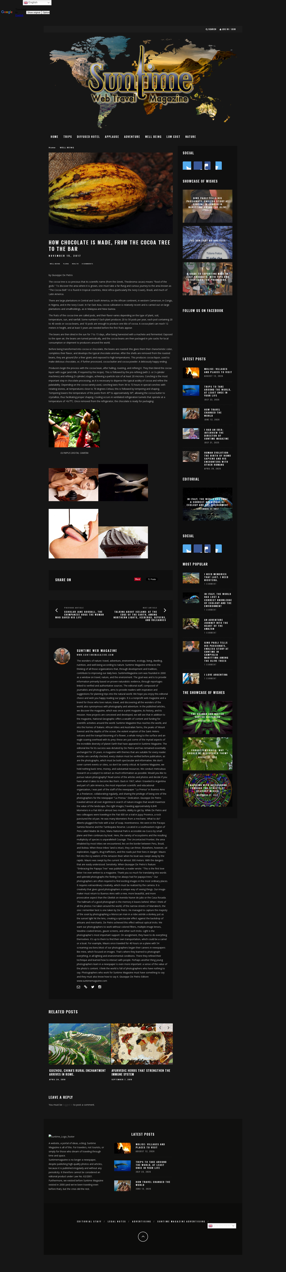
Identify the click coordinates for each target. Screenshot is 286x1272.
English (221, 1225)
